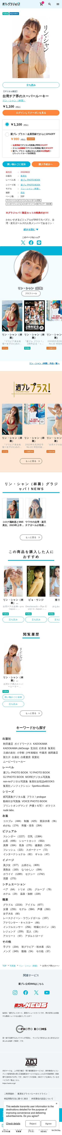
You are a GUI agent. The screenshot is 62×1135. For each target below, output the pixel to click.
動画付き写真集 (12, 801)
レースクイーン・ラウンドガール (26, 918)
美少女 (11, 865)
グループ (44, 889)
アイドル (35, 904)
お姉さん (31, 865)
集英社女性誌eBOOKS (41, 781)
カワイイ (20, 200)
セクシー (35, 874)
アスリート (11, 200)
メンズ (11, 951)
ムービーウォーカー (14, 761)
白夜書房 (26, 757)
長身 (26, 845)
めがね (11, 825)
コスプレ (13, 821)
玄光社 (34, 748)
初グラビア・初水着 (43, 204)
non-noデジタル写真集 (15, 781)
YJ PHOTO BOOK (39, 772)
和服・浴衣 (32, 825)
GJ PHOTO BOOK (13, 777)
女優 (10, 909)
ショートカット (32, 840)
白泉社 (15, 757)
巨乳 (39, 200)
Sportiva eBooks (41, 785)
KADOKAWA (40, 743)
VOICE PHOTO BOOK (34, 801)
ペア (9, 889)
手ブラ (11, 946)
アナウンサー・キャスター (22, 922)
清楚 (10, 878)
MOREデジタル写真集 (37, 777)
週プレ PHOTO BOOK (30, 180)
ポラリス (50, 805)
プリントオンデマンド (15, 805)
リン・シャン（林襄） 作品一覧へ (44, 363)
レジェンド (14, 931)
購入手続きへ (46, 164)
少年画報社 (32, 752)
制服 (31, 821)
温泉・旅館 (31, 893)
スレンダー (30, 200)
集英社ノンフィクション (16, 785)
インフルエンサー (18, 927)
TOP (4, 966)
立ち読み (31, 85)
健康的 (43, 845)
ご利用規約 (9, 1094)
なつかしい (32, 869)
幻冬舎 (43, 748)
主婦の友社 (9, 752)
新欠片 (7, 757)
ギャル (43, 854)
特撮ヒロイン (45, 927)
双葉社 (35, 757)
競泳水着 (49, 821)
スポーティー (29, 204)
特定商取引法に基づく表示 (16, 1099)
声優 (44, 909)
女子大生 (12, 913)
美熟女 (11, 869)
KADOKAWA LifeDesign (16, 748)
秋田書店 (8, 743)
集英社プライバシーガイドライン (32, 1094)
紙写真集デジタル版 (14, 796)
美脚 (10, 845)
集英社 (24, 176)
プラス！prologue (36, 796)
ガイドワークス (23, 743)
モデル (27, 909)
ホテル (11, 893)
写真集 (13, 966)
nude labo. (8, 810)
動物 (28, 951)
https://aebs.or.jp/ (9, 1083)
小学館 (20, 752)
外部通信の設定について (42, 1099)
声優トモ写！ (36, 805)
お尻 (10, 840)
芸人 (33, 931)
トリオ (25, 889)
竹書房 (43, 752)
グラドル (13, 904)
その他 (44, 951)
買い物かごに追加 (16, 164)
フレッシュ (14, 849)
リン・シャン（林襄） (14, 100)
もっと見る (31, 461)
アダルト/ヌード (34, 935)
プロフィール (31, 293)
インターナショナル (14, 204)
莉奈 (23, 192)
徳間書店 (53, 752)
